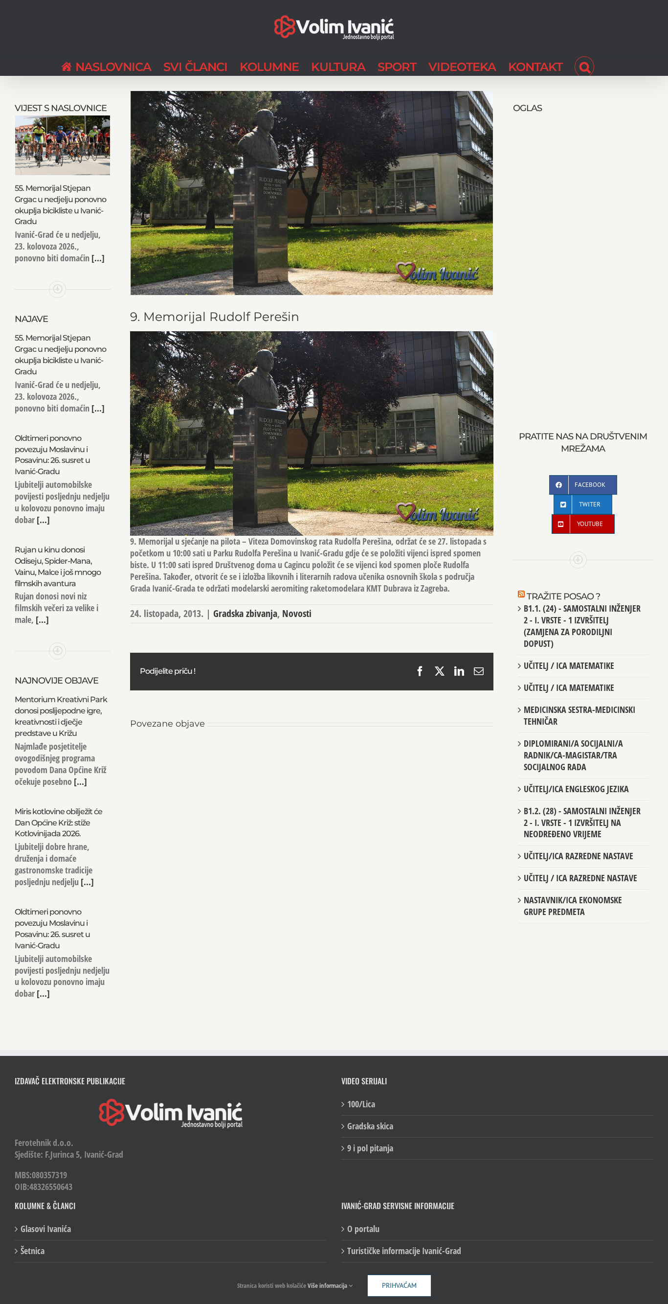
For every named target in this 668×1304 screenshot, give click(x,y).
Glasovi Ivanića (46, 1229)
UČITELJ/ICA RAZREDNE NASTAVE (578, 856)
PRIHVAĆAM (399, 1285)
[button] (584, 65)
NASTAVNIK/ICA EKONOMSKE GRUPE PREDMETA (573, 905)
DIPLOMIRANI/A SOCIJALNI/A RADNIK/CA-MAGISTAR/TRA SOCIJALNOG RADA (573, 755)
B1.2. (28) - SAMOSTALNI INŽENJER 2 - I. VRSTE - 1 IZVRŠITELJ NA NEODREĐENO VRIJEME (582, 822)
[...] (97, 258)
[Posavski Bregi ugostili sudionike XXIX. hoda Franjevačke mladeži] (311, 755)
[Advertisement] (583, 262)
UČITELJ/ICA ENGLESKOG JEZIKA (576, 789)
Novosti (297, 613)
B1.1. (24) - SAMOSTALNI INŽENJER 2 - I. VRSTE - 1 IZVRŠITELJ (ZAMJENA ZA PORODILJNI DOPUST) (582, 625)
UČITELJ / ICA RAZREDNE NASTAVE (580, 878)
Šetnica (33, 1251)
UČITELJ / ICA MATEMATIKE (569, 665)
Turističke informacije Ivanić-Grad (404, 1251)
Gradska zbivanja (245, 613)
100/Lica (361, 1104)
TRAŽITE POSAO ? (563, 596)
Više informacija (328, 1285)
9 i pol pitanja (370, 1148)
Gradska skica (370, 1126)
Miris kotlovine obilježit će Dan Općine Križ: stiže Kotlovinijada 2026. (58, 823)
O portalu (363, 1229)
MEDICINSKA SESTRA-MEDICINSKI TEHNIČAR (579, 715)
